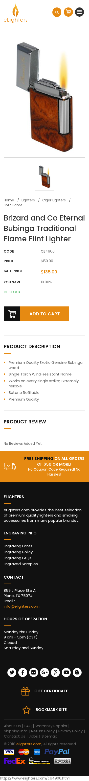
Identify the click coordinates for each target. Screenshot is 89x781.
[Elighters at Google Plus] (44, 672)
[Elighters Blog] (77, 672)
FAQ (28, 725)
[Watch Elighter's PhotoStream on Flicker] (33, 672)
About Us (12, 725)
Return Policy (43, 731)
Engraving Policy (18, 552)
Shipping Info (15, 731)
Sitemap (49, 736)
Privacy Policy (70, 731)
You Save (12, 282)
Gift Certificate (51, 691)
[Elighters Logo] (15, 12)
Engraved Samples (21, 563)
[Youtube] (66, 672)
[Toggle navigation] (80, 12)
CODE (9, 251)
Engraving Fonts (18, 546)
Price (9, 261)
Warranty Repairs (51, 725)
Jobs (33, 736)
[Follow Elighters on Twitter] (11, 672)
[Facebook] (22, 672)
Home (9, 200)
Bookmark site (51, 709)
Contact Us (14, 736)
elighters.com (29, 743)
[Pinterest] (55, 672)
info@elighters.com (22, 606)
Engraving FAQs (17, 557)
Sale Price (13, 271)
